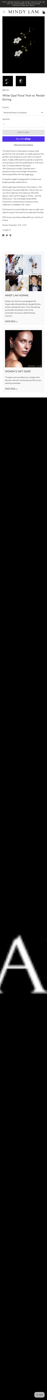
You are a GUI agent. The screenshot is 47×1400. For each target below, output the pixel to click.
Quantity (6, 119)
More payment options (23, 145)
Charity (5, 107)
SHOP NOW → (11, 321)
